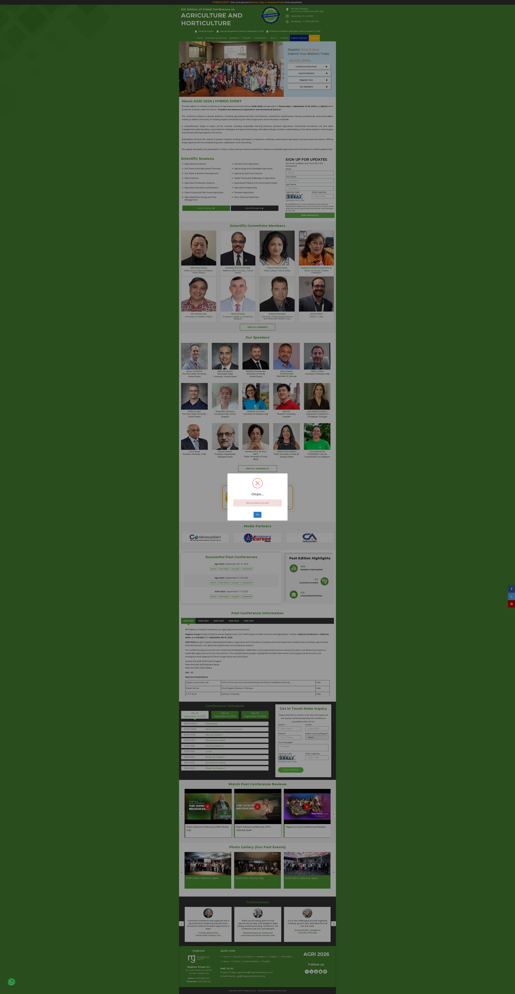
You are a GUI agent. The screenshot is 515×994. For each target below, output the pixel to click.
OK (257, 514)
